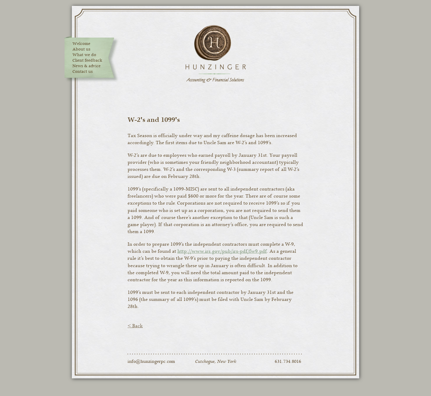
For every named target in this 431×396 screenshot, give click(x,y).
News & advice (86, 66)
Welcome (81, 43)
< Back (135, 326)
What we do (84, 55)
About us (81, 49)
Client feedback (87, 60)
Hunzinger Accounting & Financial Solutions (215, 54)
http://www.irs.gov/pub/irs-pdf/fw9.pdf (222, 251)
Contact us (82, 71)
